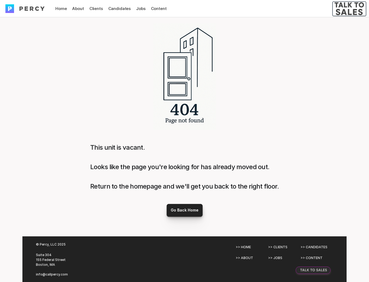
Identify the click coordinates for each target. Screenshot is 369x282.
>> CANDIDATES (314, 247)
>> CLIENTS (277, 247)
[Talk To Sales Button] (349, 8)
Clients (96, 8)
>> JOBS (275, 258)
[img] (9, 8)
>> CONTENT (312, 258)
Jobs (140, 8)
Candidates (119, 8)
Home (61, 8)
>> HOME (243, 247)
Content (159, 8)
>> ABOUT (244, 258)
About (78, 8)
